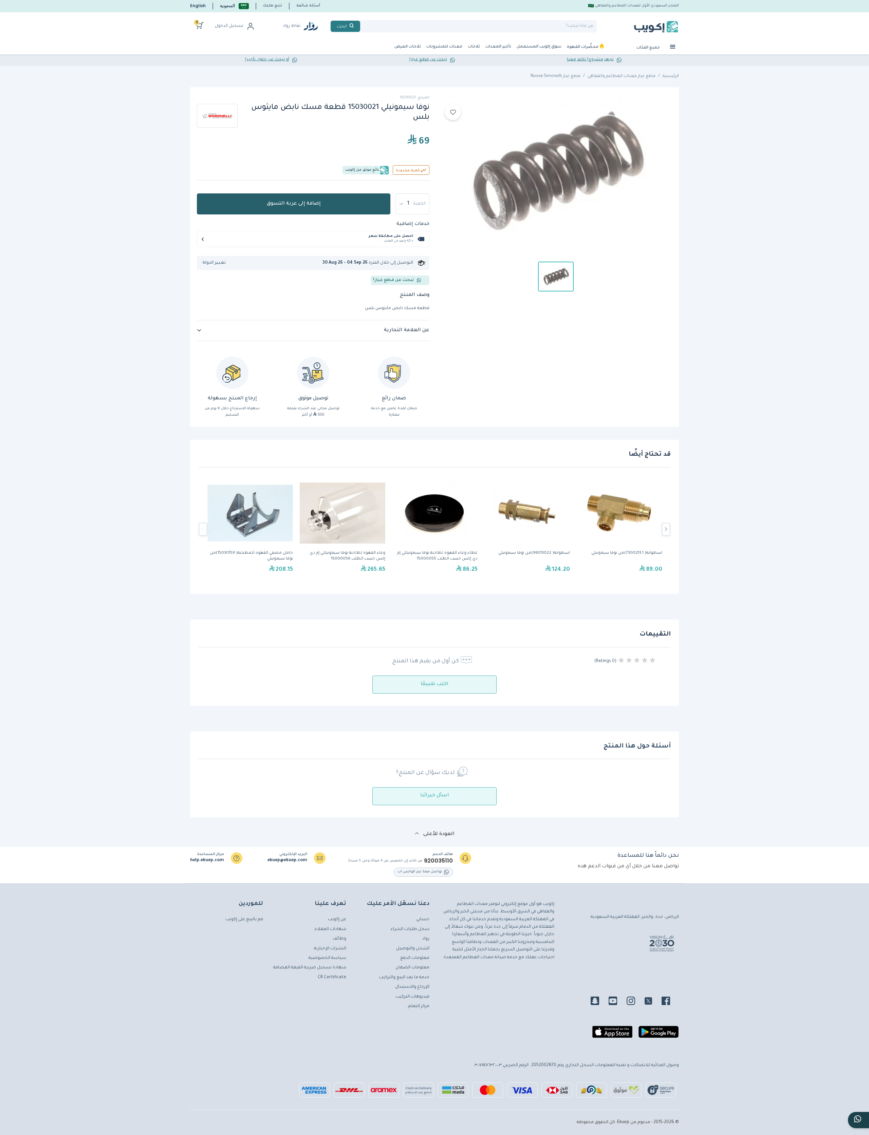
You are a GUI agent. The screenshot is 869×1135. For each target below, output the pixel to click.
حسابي (422, 919)
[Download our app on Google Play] (658, 1035)
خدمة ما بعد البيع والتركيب (404, 977)
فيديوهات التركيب (412, 997)
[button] (234, 6)
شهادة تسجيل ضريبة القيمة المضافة (309, 967)
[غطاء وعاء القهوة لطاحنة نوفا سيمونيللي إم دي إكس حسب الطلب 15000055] (435, 529)
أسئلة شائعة (308, 6)
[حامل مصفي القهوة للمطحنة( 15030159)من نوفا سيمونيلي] (250, 529)
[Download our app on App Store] (612, 1035)
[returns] (232, 373)
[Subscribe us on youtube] (617, 1002)
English (198, 5)
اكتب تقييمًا (434, 684)
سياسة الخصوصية (327, 958)
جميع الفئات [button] (648, 48)
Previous (203, 529)
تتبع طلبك (272, 6)
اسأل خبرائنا (434, 795)
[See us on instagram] (635, 1002)
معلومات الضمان (412, 967)
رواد (425, 939)
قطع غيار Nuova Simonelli (555, 76)
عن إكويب (337, 919)
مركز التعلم (418, 1006)
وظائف (339, 939)
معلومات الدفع (414, 958)
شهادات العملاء (330, 929)
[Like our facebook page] (670, 1002)
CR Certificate (332, 977)
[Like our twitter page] (652, 1002)
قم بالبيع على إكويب (244, 919)
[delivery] (313, 373)
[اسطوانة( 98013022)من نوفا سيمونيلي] (527, 529)
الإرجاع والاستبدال (412, 987)
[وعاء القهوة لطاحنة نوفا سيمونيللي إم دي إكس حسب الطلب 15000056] (342, 529)
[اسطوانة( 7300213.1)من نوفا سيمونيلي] (619, 529)
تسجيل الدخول (229, 26)
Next (666, 529)
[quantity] (412, 204)
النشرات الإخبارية (330, 948)
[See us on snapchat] (599, 1002)
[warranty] (394, 373)
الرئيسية (671, 76)
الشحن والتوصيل (412, 948)
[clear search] (363, 26)
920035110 (438, 861)
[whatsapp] (858, 1120)
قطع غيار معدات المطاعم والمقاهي (621, 76)
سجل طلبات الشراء (410, 929)
